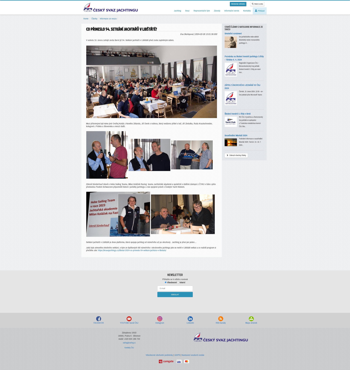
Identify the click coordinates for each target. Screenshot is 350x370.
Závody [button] (217, 11)
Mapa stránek (251, 323)
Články (94, 18)
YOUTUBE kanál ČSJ (129, 323)
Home (85, 18)
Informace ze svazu (108, 18)
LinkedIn (190, 323)
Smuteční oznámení (233, 33)
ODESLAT (175, 294)
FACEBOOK (99, 323)
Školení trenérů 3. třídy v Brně (238, 114)
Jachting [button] (177, 11)
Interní (182, 282)
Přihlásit (261, 11)
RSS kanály (221, 323)
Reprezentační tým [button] (202, 11)
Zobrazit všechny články (237, 155)
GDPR (177, 355)
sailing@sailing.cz (129, 343)
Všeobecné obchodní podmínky (159, 355)
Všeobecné (172, 282)
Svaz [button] (187, 11)
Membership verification (238, 4)
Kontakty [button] (247, 11)
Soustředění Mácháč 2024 (236, 135)
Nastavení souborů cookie (193, 355)
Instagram (159, 323)
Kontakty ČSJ (129, 348)
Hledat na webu (258, 4)
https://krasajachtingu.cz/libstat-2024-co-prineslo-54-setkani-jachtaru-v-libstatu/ (132, 250)
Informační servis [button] (231, 11)
